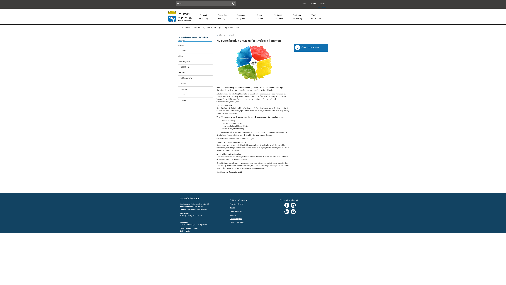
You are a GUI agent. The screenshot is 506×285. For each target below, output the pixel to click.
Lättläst (304, 3)
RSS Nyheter (185, 67)
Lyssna (183, 50)
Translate (184, 100)
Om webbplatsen (184, 62)
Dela (232, 35)
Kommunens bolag (237, 222)
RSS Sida (181, 73)
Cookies (233, 215)
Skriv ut (222, 35)
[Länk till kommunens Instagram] (293, 205)
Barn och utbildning (203, 17)
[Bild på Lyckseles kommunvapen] (180, 17)
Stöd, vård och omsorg (297, 17)
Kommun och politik (241, 17)
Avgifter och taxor (237, 204)
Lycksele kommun (184, 27)
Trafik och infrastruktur (316, 17)
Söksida (183, 95)
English (322, 3)
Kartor (232, 208)
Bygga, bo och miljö (222, 17)
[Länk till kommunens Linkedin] (287, 211)
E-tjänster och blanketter (239, 200)
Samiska (313, 3)
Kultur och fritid (259, 17)
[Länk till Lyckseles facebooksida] (287, 205)
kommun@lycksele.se (198, 209)
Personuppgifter (236, 219)
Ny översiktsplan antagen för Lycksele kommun (193, 38)
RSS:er (183, 84)
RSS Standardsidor (188, 78)
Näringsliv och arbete (278, 17)
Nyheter (197, 27)
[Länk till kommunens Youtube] (293, 211)
